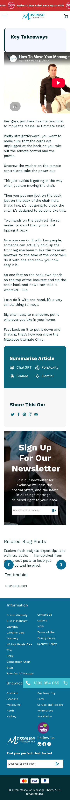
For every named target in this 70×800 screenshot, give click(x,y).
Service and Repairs (50, 704)
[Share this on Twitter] (12, 414)
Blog (10, 667)
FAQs (10, 655)
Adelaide (12, 693)
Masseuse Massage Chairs (36, 789)
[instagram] (39, 745)
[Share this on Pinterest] (24, 414)
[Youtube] (49, 745)
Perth (10, 710)
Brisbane (12, 698)
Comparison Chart (18, 661)
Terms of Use (46, 632)
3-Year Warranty (17, 615)
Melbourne (14, 704)
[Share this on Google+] (30, 414)
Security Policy (47, 643)
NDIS (40, 626)
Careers (42, 620)
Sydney (11, 716)
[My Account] (3, 15)
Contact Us (44, 614)
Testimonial (16, 574)
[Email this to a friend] (36, 414)
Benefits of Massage (20, 673)
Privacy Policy (46, 638)
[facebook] (44, 745)
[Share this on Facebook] (18, 414)
